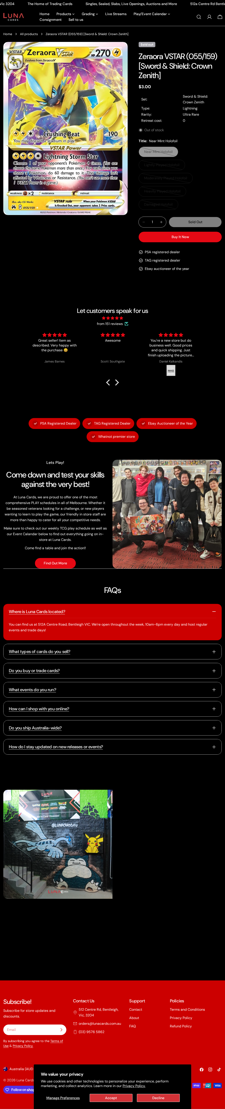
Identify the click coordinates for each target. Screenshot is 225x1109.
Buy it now (180, 237)
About (134, 1018)
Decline (158, 1098)
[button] (109, 382)
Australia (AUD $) (23, 1069)
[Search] (198, 17)
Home (7, 34)
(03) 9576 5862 (91, 1032)
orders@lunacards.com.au (100, 1023)
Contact (135, 1009)
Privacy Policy (181, 1018)
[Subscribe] (61, 1029)
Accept (111, 1098)
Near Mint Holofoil (160, 153)
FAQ (132, 1026)
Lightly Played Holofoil (162, 166)
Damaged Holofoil (160, 206)
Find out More (55, 563)
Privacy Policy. (134, 1086)
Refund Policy (181, 1026)
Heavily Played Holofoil (162, 193)
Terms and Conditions (187, 1009)
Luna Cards (25, 1080)
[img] (112, 318)
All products (29, 34)
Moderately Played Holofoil (165, 179)
